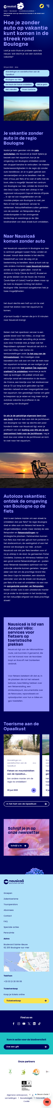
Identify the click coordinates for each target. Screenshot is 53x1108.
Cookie (26, 1101)
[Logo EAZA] (36, 1072)
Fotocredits (40, 1098)
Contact (8, 916)
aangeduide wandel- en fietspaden (25, 586)
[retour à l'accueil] (14, 6)
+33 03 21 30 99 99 (13, 981)
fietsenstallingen (26, 532)
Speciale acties (11, 927)
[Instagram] (18, 1023)
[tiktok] (39, 1023)
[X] (29, 1023)
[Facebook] (13, 1023)
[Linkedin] (34, 1023)
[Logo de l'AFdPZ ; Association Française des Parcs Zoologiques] (23, 1072)
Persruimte (9, 932)
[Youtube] (24, 1023)
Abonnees (9, 910)
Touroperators (11, 904)
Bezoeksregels (26, 1098)
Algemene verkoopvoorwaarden (20, 1095)
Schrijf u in (16, 845)
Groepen (8, 893)
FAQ (6, 921)
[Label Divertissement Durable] (10, 1072)
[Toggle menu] (47, 6)
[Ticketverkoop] (42, 6)
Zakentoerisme (11, 899)
